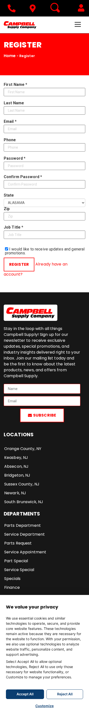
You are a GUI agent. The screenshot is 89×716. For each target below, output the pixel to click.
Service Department (24, 534)
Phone (10, 140)
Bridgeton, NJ (17, 475)
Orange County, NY (22, 448)
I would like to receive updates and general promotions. (45, 251)
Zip (7, 209)
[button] (81, 8)
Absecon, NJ (16, 466)
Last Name (14, 103)
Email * (10, 122)
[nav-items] (13, 8)
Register (19, 264)
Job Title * (13, 227)
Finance (12, 587)
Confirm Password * (23, 177)
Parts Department (22, 525)
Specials (12, 578)
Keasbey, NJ (16, 457)
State (9, 195)
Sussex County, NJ (21, 484)
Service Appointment (25, 552)
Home (10, 56)
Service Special (19, 570)
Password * (14, 158)
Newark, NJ (15, 493)
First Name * (15, 85)
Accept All (25, 694)
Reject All (65, 694)
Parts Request (18, 543)
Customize (44, 706)
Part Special (16, 561)
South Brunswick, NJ (23, 502)
